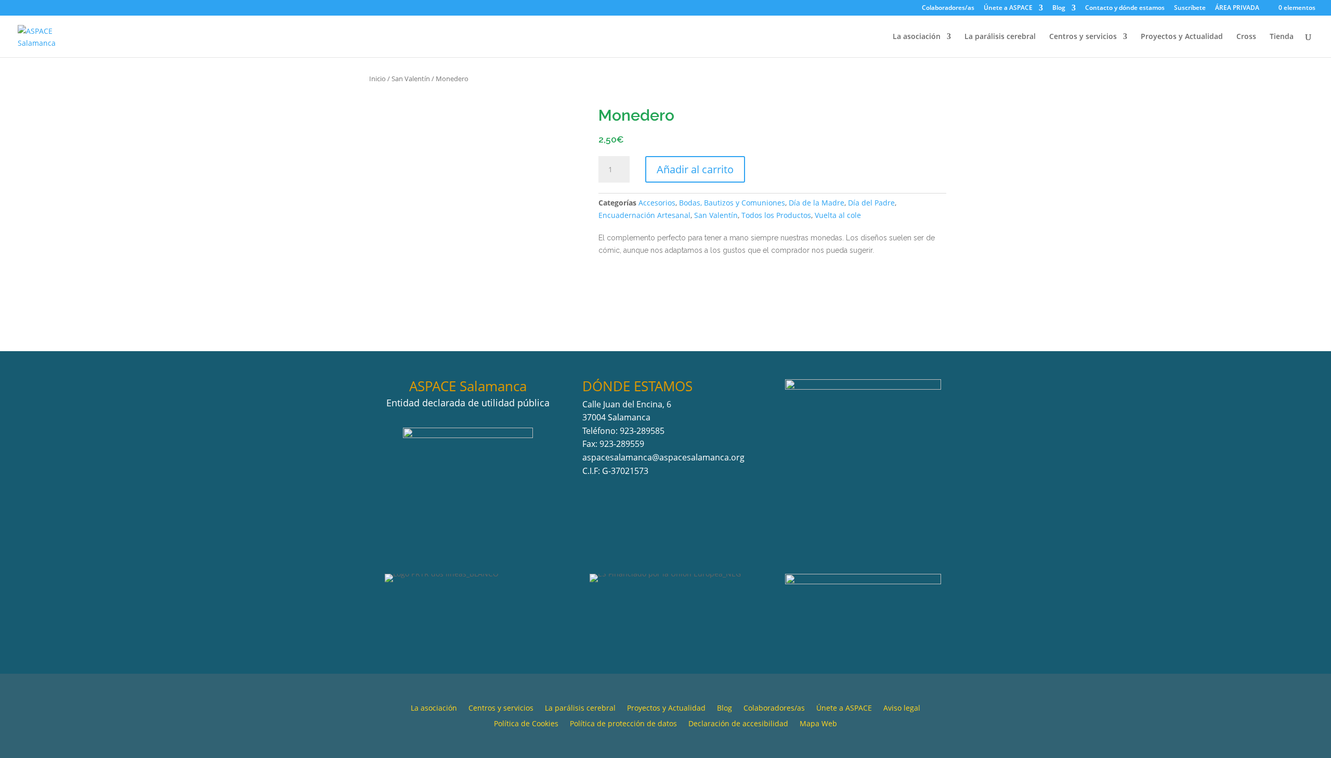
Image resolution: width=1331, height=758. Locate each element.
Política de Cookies (526, 724)
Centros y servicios (1083, 37)
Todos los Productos (776, 215)
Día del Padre (871, 203)
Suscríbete (1190, 8)
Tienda (1282, 37)
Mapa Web (818, 724)
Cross (1246, 37)
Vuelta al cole (838, 215)
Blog (1058, 8)
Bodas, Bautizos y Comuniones (732, 203)
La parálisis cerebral (1000, 37)
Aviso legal (901, 708)
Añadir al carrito (695, 169)
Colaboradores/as (948, 8)
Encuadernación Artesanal (644, 215)
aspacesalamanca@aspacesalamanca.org (663, 457)
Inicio (377, 78)
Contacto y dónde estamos (1125, 8)
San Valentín (411, 78)
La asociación (917, 37)
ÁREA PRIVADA (1237, 7)
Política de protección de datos (623, 724)
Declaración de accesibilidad (738, 724)
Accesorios (656, 203)
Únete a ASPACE (1008, 8)
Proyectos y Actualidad (1182, 37)
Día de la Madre (816, 203)
